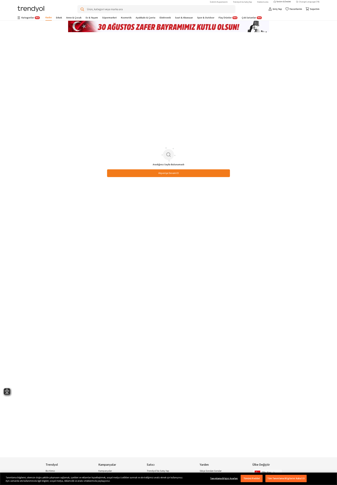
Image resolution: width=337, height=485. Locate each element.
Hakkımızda (262, 2)
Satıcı (150, 465)
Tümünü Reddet (251, 478)
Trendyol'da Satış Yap (242, 2)
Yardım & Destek (283, 2)
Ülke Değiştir (261, 465)
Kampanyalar (105, 471)
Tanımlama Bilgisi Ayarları (224, 478)
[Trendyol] (31, 9)
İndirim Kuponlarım (219, 2)
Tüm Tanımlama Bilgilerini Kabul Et (286, 478)
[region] (168, 479)
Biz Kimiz (50, 471)
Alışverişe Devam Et (168, 173)
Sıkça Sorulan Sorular (211, 471)
